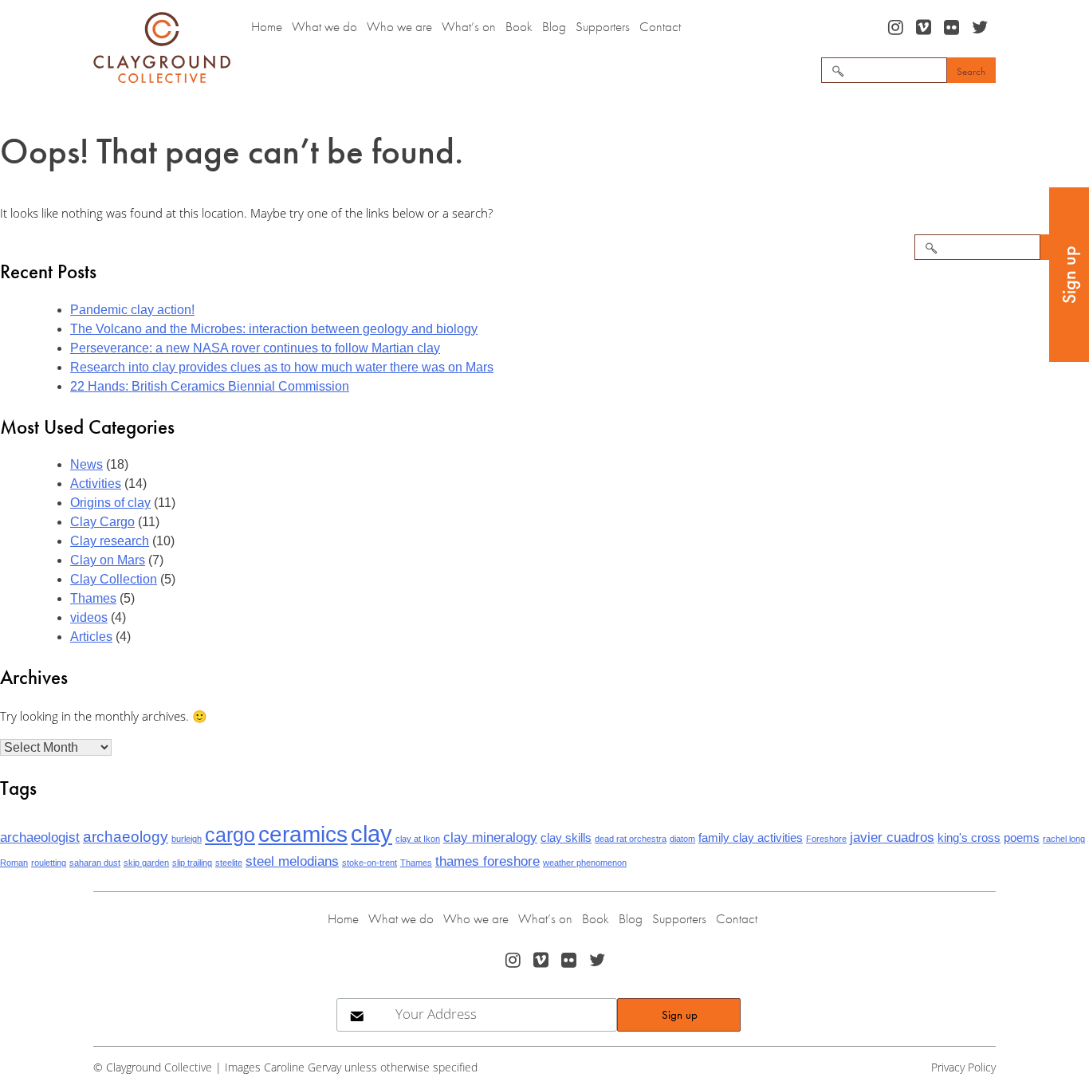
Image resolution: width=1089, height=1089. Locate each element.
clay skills (566, 837)
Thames (93, 598)
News (86, 464)
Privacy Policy (963, 1067)
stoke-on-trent (369, 862)
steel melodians (292, 861)
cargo (230, 835)
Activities (95, 483)
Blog (554, 26)
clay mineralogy (490, 837)
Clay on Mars (107, 560)
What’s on (469, 26)
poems (1022, 837)
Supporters (603, 26)
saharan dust (94, 862)
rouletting (48, 862)
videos (89, 617)
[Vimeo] (925, 27)
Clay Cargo (102, 522)
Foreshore (826, 838)
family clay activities (750, 837)
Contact (660, 26)
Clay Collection (113, 579)
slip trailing (192, 862)
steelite (228, 862)
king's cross (969, 837)
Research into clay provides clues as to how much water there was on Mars (281, 367)
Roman (14, 862)
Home (266, 26)
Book (519, 26)
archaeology (125, 836)
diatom (682, 838)
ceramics (303, 834)
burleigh (186, 838)
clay (371, 833)
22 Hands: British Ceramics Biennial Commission (209, 386)
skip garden (146, 862)
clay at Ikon (417, 838)
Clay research (109, 541)
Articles (91, 636)
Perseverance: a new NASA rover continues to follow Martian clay (255, 348)
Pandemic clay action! (132, 309)
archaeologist (40, 837)
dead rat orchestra (630, 838)
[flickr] (953, 27)
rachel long (1064, 838)
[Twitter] (981, 27)
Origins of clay (110, 502)
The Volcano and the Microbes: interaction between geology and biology (274, 329)
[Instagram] (897, 27)
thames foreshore (487, 861)
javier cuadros (892, 837)
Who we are (399, 26)
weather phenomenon (585, 862)
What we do (324, 26)
